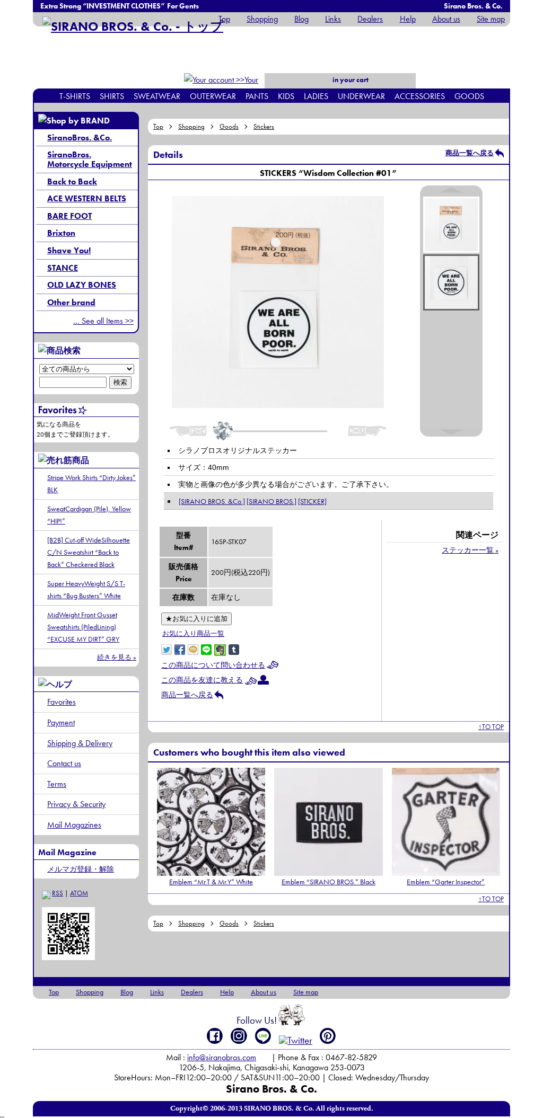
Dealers (370, 18)
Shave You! (69, 250)
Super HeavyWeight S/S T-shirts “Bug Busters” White (86, 589)
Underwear (361, 96)
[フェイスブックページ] (215, 1035)
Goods (469, 96)
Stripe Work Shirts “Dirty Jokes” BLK (91, 483)
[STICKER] (312, 501)
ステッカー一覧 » (470, 550)
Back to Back (72, 181)
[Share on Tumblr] (234, 648)
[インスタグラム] (239, 1035)
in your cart (350, 79)
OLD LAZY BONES (81, 284)
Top (224, 18)
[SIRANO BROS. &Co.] (212, 501)
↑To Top (491, 726)
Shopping (262, 18)
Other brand (71, 302)
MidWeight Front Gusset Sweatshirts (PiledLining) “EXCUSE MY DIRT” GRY (83, 627)
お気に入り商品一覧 (193, 633)
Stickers (263, 126)
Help (407, 18)
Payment (61, 722)
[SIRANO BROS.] (271, 501)
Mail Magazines (74, 824)
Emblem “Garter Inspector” (446, 881)
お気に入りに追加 (196, 619)
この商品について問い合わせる (213, 665)
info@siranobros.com (221, 1057)
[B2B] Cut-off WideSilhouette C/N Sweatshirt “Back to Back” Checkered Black (88, 552)
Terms (56, 783)
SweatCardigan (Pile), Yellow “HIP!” (89, 515)
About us (446, 18)
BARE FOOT (69, 215)
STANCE (62, 267)
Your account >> (240, 86)
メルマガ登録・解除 (80, 869)
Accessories (420, 96)
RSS (57, 893)
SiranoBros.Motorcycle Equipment (89, 159)
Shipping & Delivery (79, 743)
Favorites (61, 701)
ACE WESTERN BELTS (86, 198)
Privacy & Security (76, 804)
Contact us (64, 763)
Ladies (316, 96)
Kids (286, 96)
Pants (257, 96)
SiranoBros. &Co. (79, 137)
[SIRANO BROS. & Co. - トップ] (132, 26)
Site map (491, 18)
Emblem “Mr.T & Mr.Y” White (211, 881)
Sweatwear (157, 96)
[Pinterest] (328, 1035)
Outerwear (213, 96)
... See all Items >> (103, 320)
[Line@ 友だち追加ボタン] (263, 1035)
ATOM (79, 893)
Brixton (61, 232)
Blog (301, 18)
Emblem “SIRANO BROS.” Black (328, 881)
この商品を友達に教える (202, 680)
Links (333, 18)
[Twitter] (295, 1040)
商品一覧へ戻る (469, 152)
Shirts (112, 96)
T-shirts (74, 96)
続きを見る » (116, 657)
